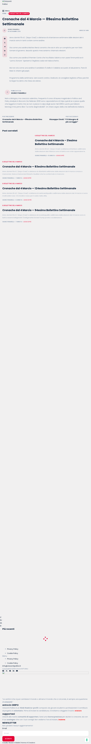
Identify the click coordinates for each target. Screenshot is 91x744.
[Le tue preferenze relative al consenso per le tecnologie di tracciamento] (87, 740)
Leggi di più (60, 155)
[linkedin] (13, 671)
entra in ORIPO (10, 704)
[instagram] (10, 671)
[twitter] (6, 671)
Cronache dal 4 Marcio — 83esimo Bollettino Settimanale (38, 166)
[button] (45, 656)
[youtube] (17, 671)
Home (4, 13)
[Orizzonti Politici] (45, 4)
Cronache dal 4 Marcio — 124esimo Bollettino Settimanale (39, 188)
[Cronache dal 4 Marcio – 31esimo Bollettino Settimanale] (17, 146)
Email (4, 728)
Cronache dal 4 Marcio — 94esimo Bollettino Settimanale (38, 210)
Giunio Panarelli (13, 29)
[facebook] (3, 671)
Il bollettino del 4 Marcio (19, 13)
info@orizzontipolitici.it (11, 666)
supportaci (8, 713)
